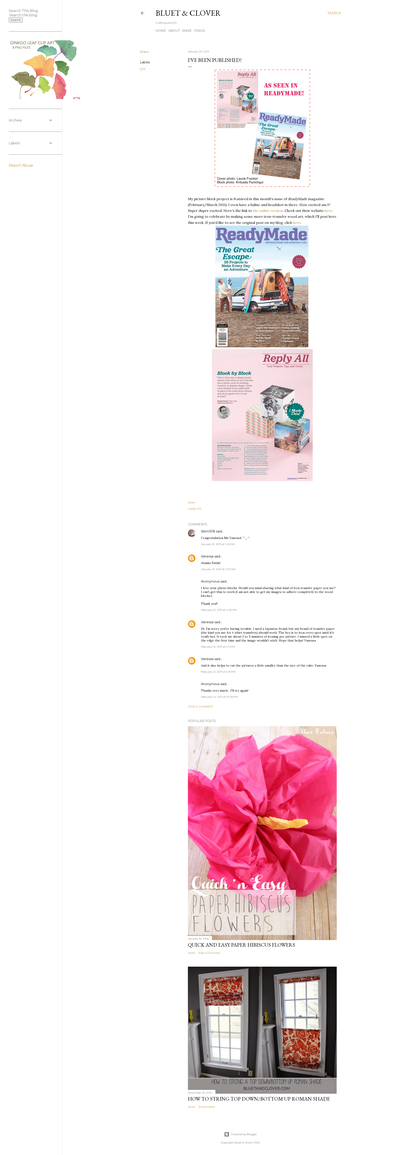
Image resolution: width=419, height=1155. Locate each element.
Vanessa (207, 556)
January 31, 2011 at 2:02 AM (218, 569)
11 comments (206, 1106)
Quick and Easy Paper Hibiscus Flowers (241, 944)
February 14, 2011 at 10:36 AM (219, 696)
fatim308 (208, 531)
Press (199, 31)
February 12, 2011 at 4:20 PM (219, 609)
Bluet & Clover (188, 13)
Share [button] (144, 52)
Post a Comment (200, 706)
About (174, 31)
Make (187, 31)
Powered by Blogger (244, 1134)
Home (161, 31)
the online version (268, 210)
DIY (143, 69)
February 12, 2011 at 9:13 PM (218, 671)
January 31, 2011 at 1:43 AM (218, 544)
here (328, 210)
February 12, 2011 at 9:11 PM (218, 646)
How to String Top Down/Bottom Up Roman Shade (259, 1098)
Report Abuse (21, 165)
